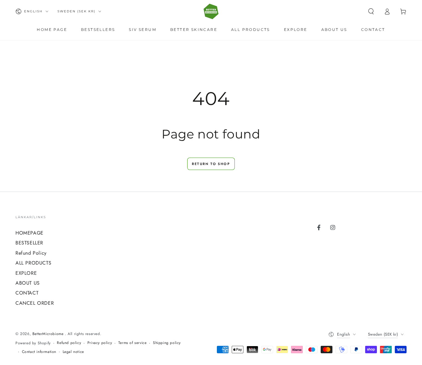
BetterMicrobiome (48, 334)
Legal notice (73, 351)
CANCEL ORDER (34, 303)
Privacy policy (99, 343)
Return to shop (211, 163)
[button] (371, 11)
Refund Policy (31, 253)
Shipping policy (167, 343)
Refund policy (69, 343)
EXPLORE (26, 273)
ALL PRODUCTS (33, 262)
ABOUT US (27, 282)
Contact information (39, 351)
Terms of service (132, 343)
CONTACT (26, 292)
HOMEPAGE (29, 232)
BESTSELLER (29, 242)
